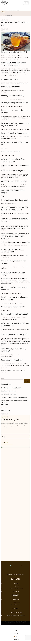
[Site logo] (4, 2)
